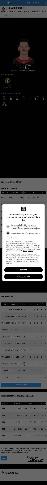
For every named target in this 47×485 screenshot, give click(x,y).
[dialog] (23, 242)
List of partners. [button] (28, 251)
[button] (23, 238)
